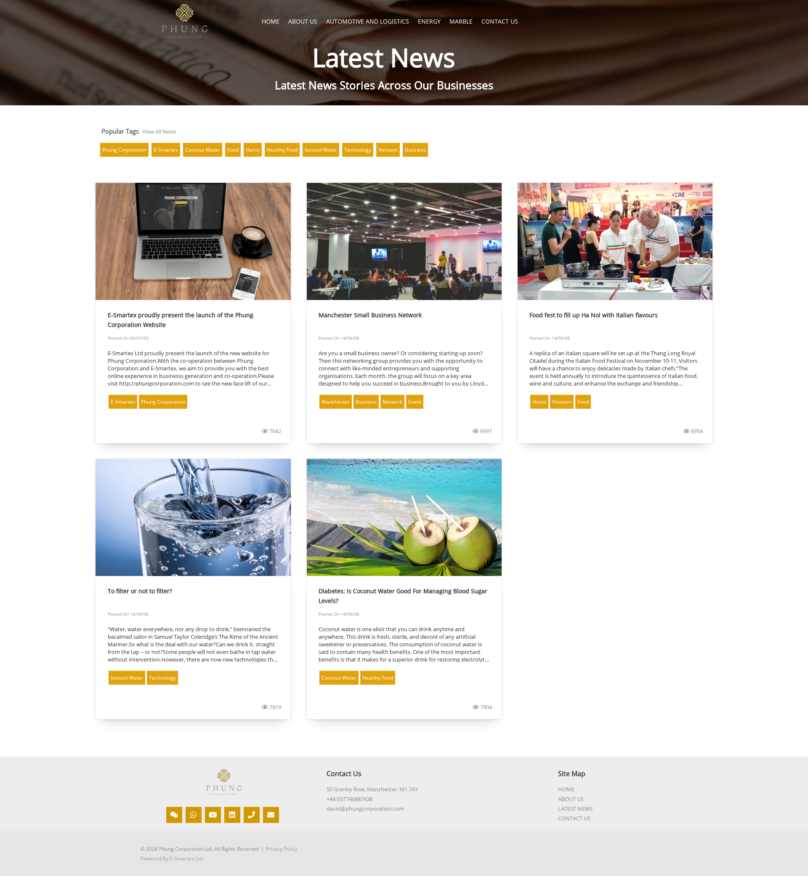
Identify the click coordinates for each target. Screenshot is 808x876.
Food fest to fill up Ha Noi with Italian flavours (593, 315)
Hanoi (253, 149)
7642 (274, 431)
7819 (274, 707)
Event (414, 401)
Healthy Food (282, 149)
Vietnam (388, 149)
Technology (357, 149)
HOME (270, 21)
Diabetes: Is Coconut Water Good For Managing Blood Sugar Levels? (403, 596)
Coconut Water (202, 149)
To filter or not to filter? (140, 591)
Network (392, 401)
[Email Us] (271, 815)
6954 (696, 431)
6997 (485, 431)
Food (233, 149)
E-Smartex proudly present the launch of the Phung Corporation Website (180, 320)
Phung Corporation (124, 149)
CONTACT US (574, 818)
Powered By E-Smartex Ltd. (172, 858)
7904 (485, 707)
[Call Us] (252, 815)
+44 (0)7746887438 (349, 799)
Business (415, 149)
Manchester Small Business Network (370, 315)
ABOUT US (571, 799)
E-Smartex (166, 149)
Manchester (336, 401)
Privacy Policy (281, 848)
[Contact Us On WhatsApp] (194, 815)
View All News (159, 131)
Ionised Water (321, 149)
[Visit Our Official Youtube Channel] (213, 815)
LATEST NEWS (575, 808)
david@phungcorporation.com (365, 808)
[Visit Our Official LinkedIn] (232, 815)
